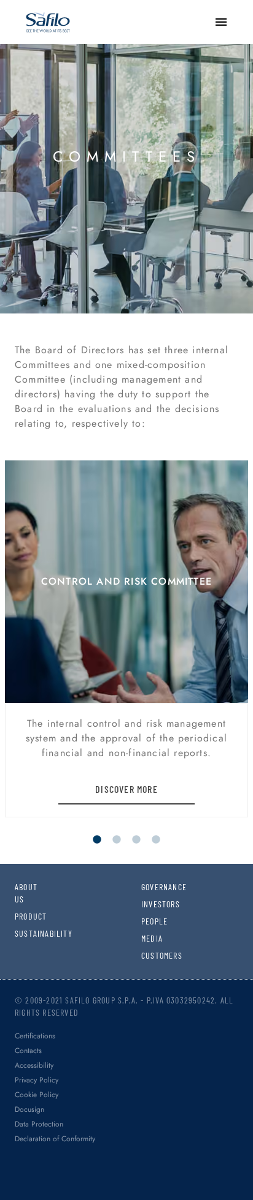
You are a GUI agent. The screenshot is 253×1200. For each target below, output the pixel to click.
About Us (24, 893)
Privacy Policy (36, 1080)
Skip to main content (52, 12)
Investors (151, 904)
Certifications (35, 1035)
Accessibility (34, 1065)
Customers (151, 955)
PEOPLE (151, 921)
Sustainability (24, 933)
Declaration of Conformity (55, 1138)
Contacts (28, 1050)
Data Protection (39, 1124)
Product (24, 916)
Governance (151, 887)
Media (151, 938)
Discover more (126, 789)
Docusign (29, 1109)
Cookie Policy (36, 1094)
